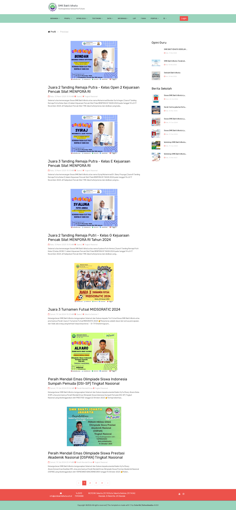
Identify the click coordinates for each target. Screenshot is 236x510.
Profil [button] (67, 18)
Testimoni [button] (96, 18)
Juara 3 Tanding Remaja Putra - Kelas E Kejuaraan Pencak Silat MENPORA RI (89, 163)
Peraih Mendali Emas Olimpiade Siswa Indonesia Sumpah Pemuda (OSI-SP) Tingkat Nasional (87, 381)
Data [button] (109, 18)
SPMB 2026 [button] (81, 18)
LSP (134, 18)
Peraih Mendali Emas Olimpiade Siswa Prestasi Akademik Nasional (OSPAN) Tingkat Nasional (86, 455)
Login (183, 18)
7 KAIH (143, 18)
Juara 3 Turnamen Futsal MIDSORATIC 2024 (84, 309)
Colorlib (137, 505)
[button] (165, 18)
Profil (53, 31)
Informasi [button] (122, 18)
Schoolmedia (147, 505)
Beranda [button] (54, 18)
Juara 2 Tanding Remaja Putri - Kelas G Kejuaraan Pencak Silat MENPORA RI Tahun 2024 (88, 237)
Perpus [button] (154, 18)
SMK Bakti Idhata (68, 5)
